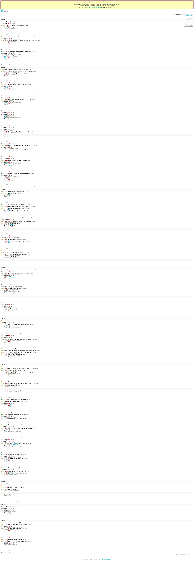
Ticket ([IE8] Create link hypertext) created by (12, 286)
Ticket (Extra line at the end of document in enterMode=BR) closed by (16, 160)
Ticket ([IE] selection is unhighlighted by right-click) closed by (17, 241)
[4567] (9, 161)
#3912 (6, 461)
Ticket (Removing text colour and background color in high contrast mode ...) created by (19, 412)
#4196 (6, 446)
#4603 (6, 427)
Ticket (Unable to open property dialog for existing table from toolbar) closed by (20, 368)
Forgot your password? (190, 12)
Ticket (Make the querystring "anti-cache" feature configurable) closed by (16, 90)
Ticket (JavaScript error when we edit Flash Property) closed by (15, 136)
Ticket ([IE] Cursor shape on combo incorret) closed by (14, 454)
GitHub (97, 1)
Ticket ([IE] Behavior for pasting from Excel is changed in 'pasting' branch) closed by (21, 40)
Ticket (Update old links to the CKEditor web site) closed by (15, 414)
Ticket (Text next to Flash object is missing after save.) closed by (15, 471)
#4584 (6, 431)
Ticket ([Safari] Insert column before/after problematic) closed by (15, 473)
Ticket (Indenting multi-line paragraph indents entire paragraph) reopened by (17, 210)
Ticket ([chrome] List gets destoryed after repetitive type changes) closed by (17, 443)
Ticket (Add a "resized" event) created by (12, 390)
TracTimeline (180, 554)
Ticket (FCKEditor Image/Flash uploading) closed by (16, 73)
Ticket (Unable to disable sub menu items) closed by (13, 424)
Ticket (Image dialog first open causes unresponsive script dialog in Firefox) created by (18, 221)
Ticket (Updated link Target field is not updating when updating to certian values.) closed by (19, 428)
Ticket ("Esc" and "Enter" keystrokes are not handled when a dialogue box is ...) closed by (19, 95)
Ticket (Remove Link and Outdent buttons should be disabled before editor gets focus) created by (21, 350)
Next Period (191, 15)
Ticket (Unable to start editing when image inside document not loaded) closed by (17, 324)
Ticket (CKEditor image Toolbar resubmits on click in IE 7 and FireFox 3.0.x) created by (20, 383)
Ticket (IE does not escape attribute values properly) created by (14, 343)
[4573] (9, 137)
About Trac (182, 12)
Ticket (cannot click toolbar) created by (11, 292)
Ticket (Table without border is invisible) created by (14, 212)
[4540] (9, 329)
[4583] (9, 100)
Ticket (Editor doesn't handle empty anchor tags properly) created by (16, 69)
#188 (9, 240)
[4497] (11, 470)
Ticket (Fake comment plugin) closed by (11, 223)
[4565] (7, 128)
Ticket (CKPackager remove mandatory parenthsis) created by (15, 528)
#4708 (7, 87)
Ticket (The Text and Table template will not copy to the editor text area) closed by (18, 333)
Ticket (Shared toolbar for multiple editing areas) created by (15, 250)
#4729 (12, 224)
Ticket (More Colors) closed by (10, 177)
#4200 (6, 442)
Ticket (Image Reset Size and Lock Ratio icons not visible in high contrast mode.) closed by (19, 145)
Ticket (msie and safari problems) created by (11, 485)
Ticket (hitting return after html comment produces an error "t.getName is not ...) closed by (19, 36)
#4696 (10, 497)
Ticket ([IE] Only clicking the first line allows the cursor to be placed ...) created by (18, 186)
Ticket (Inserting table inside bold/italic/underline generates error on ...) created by (17, 131)
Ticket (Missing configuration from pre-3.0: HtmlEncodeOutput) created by (17, 381)
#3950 (6, 476)
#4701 (5, 417)
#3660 (7, 24)
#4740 (5, 115)
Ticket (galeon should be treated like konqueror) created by (13, 487)
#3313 (10, 276)
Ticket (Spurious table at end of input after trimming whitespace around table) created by (18, 372)
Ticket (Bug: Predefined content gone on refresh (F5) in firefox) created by (16, 254)
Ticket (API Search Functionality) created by (12, 366)
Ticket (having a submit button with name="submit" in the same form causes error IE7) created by (19, 269)
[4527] (9, 429)
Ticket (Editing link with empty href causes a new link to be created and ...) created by (19, 71)
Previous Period (187, 15)
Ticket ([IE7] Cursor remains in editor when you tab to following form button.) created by (19, 352)
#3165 (6, 305)
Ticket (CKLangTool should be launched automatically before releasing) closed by (18, 51)
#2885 (5, 117)
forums (11, 74)
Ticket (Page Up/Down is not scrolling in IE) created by (14, 539)
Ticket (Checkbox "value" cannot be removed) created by (17, 308)
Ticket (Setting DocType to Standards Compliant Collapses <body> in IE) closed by (18, 173)
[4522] (9, 448)
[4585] (9, 91)
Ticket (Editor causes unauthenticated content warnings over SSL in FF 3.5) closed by (18, 99)
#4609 (12, 472)
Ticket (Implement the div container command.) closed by (14, 164)
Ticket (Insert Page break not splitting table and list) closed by (17, 204)
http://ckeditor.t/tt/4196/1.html (14, 444)
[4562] (7, 130)
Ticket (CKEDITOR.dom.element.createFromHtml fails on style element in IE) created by (19, 339)
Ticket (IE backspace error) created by (11, 385)
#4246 (10, 307)
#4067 (10, 375)
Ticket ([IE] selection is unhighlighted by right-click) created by (14, 288)
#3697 (5, 54)
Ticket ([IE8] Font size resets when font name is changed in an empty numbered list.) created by (20, 217)
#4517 (6, 323)
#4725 (6, 39)
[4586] (9, 85)
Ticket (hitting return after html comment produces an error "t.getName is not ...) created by (18, 273)
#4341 (5, 113)
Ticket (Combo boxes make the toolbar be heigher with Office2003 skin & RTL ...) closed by (19, 149)
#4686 (6, 470)
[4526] (9, 433)
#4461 (6, 152)
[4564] (9, 165)
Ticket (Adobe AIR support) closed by (11, 193)
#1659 (6, 176)
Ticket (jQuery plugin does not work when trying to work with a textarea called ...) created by (19, 522)
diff (4, 278)
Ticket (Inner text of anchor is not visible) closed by (16, 44)
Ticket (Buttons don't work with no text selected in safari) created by (16, 29)
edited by (8, 277)
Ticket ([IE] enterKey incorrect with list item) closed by (14, 302)
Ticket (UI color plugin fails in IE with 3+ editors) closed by (14, 458)
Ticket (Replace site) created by (9, 489)
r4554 (13, 238)
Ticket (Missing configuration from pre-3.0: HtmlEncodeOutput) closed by (16, 84)
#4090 (9, 194)
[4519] (9, 459)
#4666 (9, 242)
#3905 (6, 102)
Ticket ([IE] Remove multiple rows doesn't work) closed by (14, 401)
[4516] (9, 474)
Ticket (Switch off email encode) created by (11, 256)
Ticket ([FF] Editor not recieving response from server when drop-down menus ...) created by (20, 348)
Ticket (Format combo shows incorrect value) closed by (14, 467)
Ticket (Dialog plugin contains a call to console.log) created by (15, 75)
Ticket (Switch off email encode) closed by (14, 243)
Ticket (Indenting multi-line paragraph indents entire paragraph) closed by (19, 206)
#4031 (6, 457)
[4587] (11, 85)
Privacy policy (108, 559)
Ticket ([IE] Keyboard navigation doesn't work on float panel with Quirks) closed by (18, 432)
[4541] (9, 325)
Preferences (185, 12)
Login (176, 12)
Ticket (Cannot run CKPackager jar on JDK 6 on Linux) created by (16, 524)
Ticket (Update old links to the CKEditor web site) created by (15, 418)
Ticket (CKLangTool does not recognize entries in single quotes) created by (17, 118)
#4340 (10, 338)
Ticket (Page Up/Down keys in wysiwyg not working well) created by (15, 191)
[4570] (9, 150)
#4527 (10, 311)
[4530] (9, 415)
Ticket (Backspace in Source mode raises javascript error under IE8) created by (17, 392)
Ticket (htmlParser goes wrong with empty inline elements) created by (16, 541)
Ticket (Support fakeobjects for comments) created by (16, 252)
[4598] (12, 26)
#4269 (10, 196)
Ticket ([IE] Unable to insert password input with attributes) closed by (16, 399)
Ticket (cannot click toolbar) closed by (14, 239)
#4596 (6, 148)
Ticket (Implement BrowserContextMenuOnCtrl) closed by (14, 328)
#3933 (7, 104)
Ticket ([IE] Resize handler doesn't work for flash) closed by (14, 447)
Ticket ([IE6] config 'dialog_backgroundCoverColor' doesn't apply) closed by (17, 320)
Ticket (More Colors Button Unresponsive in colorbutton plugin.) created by (16, 225)
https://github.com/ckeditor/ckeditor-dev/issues (94, 7)
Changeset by (9, 21)
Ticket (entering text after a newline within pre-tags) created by (14, 370)
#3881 (7, 180)
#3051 (5, 211)
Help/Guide (178, 12)
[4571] (9, 146)
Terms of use (104, 559)
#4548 (10, 495)
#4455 (6, 327)
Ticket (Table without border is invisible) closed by (15, 208)
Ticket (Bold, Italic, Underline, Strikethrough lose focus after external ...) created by (17, 545)
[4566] (10, 128)
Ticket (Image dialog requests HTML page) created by (14, 354)
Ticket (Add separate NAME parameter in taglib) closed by (15, 25)
